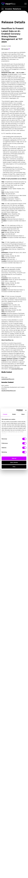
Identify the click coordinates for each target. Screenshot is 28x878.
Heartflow (4, 74)
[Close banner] (25, 410)
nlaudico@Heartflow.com (8, 390)
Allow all (14, 458)
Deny (14, 466)
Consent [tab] (5, 414)
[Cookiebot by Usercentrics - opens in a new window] (17, 410)
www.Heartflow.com (17, 368)
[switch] (24, 443)
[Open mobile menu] (25, 3)
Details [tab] (14, 414)
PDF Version (4, 49)
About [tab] (23, 414)
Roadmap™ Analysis (12, 358)
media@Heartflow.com (7, 379)
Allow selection (14, 462)
